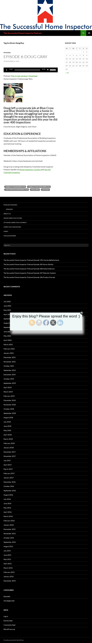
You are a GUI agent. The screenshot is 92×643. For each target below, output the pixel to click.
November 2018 (10, 405)
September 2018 (10, 413)
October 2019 (9, 379)
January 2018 (9, 448)
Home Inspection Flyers (13, 218)
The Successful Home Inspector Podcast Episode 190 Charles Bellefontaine (31, 260)
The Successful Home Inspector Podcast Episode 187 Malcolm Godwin (30, 273)
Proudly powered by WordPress (14, 640)
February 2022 (9, 349)
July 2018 (7, 422)
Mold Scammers (10, 236)
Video (6, 231)
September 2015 (10, 542)
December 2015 (10, 529)
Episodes (7, 52)
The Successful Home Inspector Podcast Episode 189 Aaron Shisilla (28, 264)
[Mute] (48, 70)
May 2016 (7, 508)
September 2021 (10, 370)
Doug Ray (45, 189)
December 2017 (10, 452)
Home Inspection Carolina (30, 169)
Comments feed (9, 625)
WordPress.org (9, 629)
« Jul (67, 73)
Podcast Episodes (10, 205)
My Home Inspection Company (15, 222)
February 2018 (9, 443)
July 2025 (7, 301)
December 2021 (10, 357)
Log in (6, 616)
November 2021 (10, 362)
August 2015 (8, 546)
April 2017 (8, 465)
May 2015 (7, 559)
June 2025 (7, 306)
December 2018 (10, 400)
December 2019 (10, 375)
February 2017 (9, 473)
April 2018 (8, 435)
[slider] (53, 70)
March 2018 (8, 439)
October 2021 (9, 366)
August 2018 (8, 417)
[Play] (7, 70)
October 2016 (9, 486)
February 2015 (9, 572)
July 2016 (7, 499)
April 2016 (8, 512)
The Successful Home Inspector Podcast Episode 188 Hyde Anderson (29, 269)
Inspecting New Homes (12, 227)
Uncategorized (9, 601)
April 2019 (8, 387)
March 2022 (8, 344)
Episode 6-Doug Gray (25, 56)
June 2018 (7, 426)
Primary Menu (89, 33)
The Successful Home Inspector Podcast (23, 33)
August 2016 (8, 495)
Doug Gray (35, 189)
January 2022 (9, 353)
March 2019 (8, 392)
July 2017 (7, 460)
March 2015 (8, 568)
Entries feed (8, 621)
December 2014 (10, 581)
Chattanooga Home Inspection (17, 189)
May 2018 (7, 430)
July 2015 (7, 551)
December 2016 (10, 482)
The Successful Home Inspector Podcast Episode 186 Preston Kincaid (29, 277)
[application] (31, 70)
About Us (7, 214)
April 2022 (8, 340)
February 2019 (9, 396)
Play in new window (19, 76)
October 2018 (9, 409)
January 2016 (9, 525)
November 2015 (10, 533)
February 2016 (9, 521)
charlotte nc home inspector (39, 186)
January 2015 (9, 576)
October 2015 (9, 538)
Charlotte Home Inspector (15, 186)
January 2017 (9, 478)
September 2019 (10, 383)
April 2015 (8, 564)
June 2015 (7, 555)
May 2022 (7, 336)
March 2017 (8, 469)
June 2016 (7, 503)
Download (33, 76)
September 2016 (10, 491)
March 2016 (8, 516)
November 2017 (10, 456)
